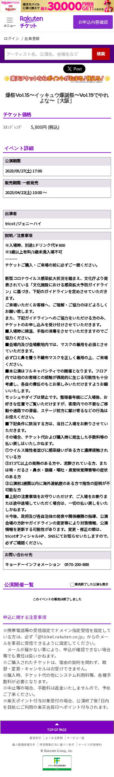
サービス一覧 (75, 738)
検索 (101, 54)
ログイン (12, 38)
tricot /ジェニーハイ (23, 223)
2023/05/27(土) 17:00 (23, 171)
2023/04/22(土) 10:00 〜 (26, 192)
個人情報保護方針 (23, 745)
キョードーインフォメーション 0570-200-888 (47, 564)
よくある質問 (54, 738)
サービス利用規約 (90, 745)
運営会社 (35, 738)
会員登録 (32, 38)
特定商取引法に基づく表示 (57, 745)
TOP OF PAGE (57, 729)
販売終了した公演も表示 (91, 584)
